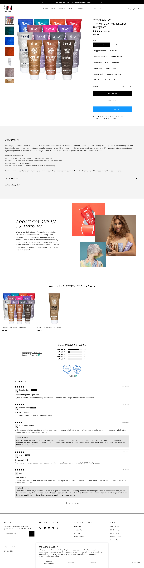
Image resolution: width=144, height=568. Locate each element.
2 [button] (69, 503)
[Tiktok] (57, 528)
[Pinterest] (53, 528)
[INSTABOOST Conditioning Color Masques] (19, 308)
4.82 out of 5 (37, 353)
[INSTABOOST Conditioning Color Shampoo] (54, 308)
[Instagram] (40, 528)
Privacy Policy (53, 556)
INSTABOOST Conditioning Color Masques (14, 327)
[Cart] (139, 9)
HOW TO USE (11, 178)
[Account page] (134, 9)
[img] (19, 387)
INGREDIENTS (12, 185)
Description (12, 140)
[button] (97, 31)
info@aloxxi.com (69, 495)
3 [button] (72, 503)
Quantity (95, 86)
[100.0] (67, 369)
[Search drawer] (129, 9)
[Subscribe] (31, 534)
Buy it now (112, 101)
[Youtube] (49, 528)
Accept (71, 562)
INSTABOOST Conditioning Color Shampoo (49, 327)
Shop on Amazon (112, 109)
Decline (93, 562)
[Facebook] (45, 528)
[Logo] (8, 8)
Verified (72, 376)
